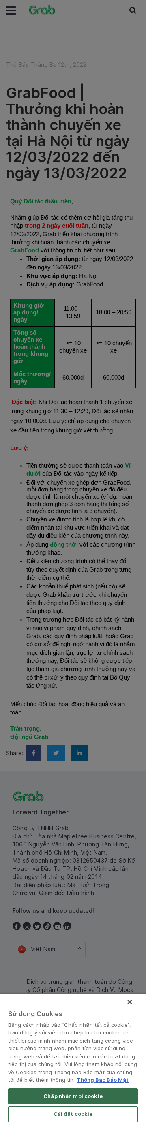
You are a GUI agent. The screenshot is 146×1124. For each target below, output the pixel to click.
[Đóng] (129, 1002)
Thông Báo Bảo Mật (103, 1080)
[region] (73, 1059)
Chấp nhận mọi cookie (73, 1096)
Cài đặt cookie (73, 1114)
